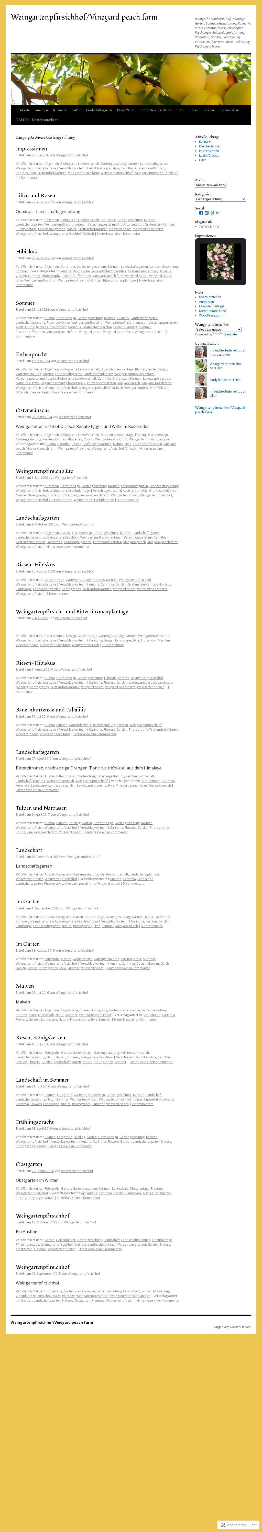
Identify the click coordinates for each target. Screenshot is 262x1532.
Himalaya (22, 785)
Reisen (209, 110)
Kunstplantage (26, 229)
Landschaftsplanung (164, 266)
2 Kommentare (57, 593)
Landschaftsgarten (99, 110)
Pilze (180, 110)
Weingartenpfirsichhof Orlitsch (156, 173)
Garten (87, 823)
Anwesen (41, 110)
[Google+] (218, 213)
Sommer (22, 271)
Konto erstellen (210, 297)
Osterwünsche (33, 410)
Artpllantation (133, 224)
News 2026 (125, 110)
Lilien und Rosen (35, 195)
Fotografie (108, 220)
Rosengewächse (58, 322)
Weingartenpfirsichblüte (44, 471)
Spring (20, 832)
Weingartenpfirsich (148, 332)
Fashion (151, 921)
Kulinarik (59, 110)
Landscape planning (91, 785)
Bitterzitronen (54, 636)
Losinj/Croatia (209, 155)
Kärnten (133, 163)
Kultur (76, 110)
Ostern (89, 439)
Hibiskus (26, 251)
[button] (208, 266)
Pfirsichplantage (27, 1244)
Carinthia (127, 168)
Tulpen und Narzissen (41, 808)
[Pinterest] (212, 213)
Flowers (109, 682)
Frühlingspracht (35, 1122)
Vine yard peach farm (83, 173)
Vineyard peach (120, 229)
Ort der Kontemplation (155, 110)
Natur (137, 959)
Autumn (115, 879)
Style (128, 444)
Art (119, 224)
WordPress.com (210, 315)
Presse (194, 110)
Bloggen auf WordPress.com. (232, 1327)
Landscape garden (51, 229)
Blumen (140, 369)
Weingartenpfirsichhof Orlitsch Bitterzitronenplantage (97, 280)
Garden (120, 584)
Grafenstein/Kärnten (149, 168)
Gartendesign (70, 266)
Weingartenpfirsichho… (226, 364)
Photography (50, 276)
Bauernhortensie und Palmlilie (51, 710)
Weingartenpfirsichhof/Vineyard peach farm (84, 17)
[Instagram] (207, 213)
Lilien (202, 160)
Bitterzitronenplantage (117, 369)
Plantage (157, 1188)
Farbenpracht (31, 354)
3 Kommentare (128, 500)
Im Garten (28, 901)
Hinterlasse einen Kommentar (118, 233)
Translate (230, 334)
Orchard (40, 1249)
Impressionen (31, 149)
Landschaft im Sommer (42, 1080)
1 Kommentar (28, 177)
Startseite (23, 110)
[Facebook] (201, 213)
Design (71, 636)
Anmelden (206, 301)
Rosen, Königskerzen (40, 1037)
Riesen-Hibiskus (35, 564)
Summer (145, 327)
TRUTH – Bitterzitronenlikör (37, 120)
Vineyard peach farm (148, 229)
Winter (49, 1198)
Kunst (149, 917)
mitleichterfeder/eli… (225, 350)
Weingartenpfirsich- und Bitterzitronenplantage (72, 611)
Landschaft (146, 776)
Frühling (141, 434)
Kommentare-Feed (212, 311)
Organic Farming (28, 276)
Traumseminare (229, 110)
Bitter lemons (150, 781)
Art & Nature (98, 168)
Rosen (60, 1057)
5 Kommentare (134, 883)
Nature (72, 229)
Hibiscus (165, 271)
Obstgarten (29, 1164)
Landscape (54, 542)
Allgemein (52, 163)
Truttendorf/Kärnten (52, 173)
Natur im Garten (27, 383)
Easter (76, 444)
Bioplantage (69, 1010)
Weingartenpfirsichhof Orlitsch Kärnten (44, 500)
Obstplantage (139, 1188)
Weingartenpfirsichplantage (36, 168)
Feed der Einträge (212, 306)
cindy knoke (218, 380)
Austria (114, 168)
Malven (25, 986)
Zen (95, 921)
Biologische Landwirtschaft (79, 163)
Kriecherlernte (209, 146)
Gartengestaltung (113, 163)
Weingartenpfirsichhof (72, 155)
